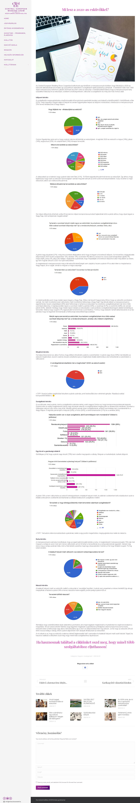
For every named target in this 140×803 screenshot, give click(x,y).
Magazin (80, 656)
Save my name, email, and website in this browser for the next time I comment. (60, 782)
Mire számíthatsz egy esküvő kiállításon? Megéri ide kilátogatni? (56, 716)
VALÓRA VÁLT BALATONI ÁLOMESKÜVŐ (89, 701)
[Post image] (41, 703)
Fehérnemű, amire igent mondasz (124, 714)
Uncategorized (88, 656)
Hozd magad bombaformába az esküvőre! (56, 701)
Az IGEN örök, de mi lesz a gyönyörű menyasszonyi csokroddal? (125, 702)
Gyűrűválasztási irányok (89, 714)
